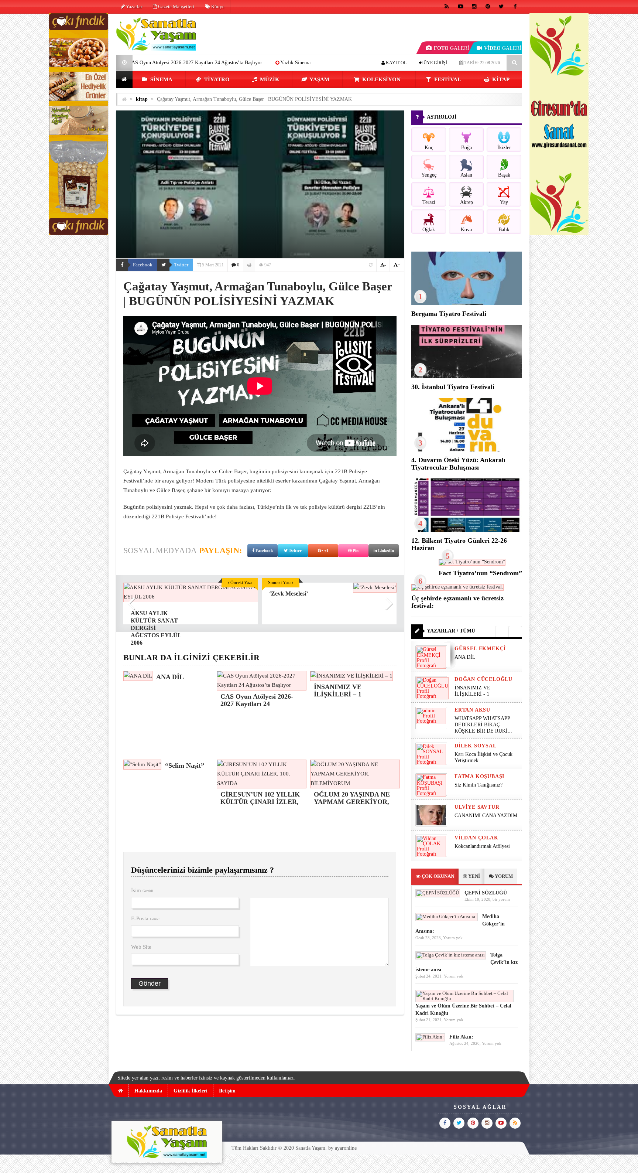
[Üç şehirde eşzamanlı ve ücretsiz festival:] (457, 587)
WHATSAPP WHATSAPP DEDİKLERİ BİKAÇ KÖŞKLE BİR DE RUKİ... (483, 725)
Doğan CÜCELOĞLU (483, 679)
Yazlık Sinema (221, 62)
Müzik (268, 79)
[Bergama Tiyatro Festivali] (466, 303)
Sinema (160, 79)
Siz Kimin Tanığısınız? (478, 785)
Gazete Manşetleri (175, 6)
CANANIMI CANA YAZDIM (486, 815)
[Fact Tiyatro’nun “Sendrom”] (472, 562)
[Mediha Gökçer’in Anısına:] (446, 916)
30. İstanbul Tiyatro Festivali (452, 387)
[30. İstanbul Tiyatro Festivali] (466, 376)
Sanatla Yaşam (310, 1148)
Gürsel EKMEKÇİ (480, 648)
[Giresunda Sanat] (559, 233)
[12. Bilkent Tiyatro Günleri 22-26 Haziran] (466, 530)
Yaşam (318, 79)
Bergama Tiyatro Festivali (448, 313)
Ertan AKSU (472, 710)
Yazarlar (133, 6)
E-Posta (146, 918)
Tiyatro (216, 79)
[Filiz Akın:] (430, 1037)
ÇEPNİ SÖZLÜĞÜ (485, 893)
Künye (217, 6)
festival (447, 79)
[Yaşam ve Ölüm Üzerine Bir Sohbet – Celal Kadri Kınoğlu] (464, 998)
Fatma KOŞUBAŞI (479, 776)
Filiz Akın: (461, 1037)
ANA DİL (465, 657)
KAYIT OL (396, 62)
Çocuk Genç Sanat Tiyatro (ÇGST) (292, 62)
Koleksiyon (381, 79)
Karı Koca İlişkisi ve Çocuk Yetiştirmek (483, 757)
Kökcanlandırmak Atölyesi (482, 846)
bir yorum (501, 899)
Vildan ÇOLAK (476, 837)
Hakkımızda (148, 1091)
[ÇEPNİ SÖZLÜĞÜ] (437, 893)
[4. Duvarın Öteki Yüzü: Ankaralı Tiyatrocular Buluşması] (466, 450)
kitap (500, 79)
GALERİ (451, 48)
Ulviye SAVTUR (477, 807)
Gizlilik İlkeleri (190, 1091)
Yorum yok (453, 937)
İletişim (227, 1091)
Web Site (141, 947)
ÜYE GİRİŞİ (434, 62)
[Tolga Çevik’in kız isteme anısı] (450, 955)
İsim (142, 890)
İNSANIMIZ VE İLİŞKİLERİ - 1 (472, 691)
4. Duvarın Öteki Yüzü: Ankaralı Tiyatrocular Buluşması (458, 463)
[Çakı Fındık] (78, 233)
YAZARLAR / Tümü (451, 631)
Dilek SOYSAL (476, 746)
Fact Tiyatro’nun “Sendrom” (480, 573)
